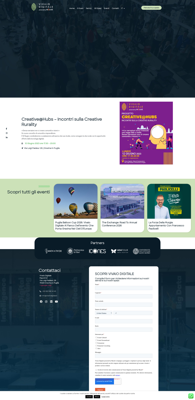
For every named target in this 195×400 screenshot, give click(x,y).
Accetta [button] (89, 396)
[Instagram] (46, 301)
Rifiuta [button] (97, 396)
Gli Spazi (97, 8)
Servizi (89, 8)
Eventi (106, 8)
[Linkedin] (51, 301)
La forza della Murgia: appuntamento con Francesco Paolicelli (166, 225)
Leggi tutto (106, 397)
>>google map (45, 285)
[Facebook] (41, 301)
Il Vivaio (80, 8)
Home (72, 8)
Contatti (115, 8)
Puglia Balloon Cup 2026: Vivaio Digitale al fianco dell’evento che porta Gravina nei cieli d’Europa (74, 225)
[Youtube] (56, 301)
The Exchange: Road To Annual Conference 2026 (119, 224)
